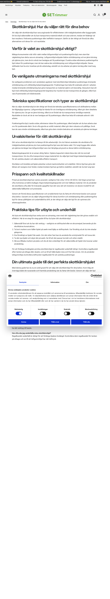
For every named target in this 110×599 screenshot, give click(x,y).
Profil (65, 5)
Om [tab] (87, 282)
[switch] (43, 313)
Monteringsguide (51, 5)
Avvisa (23, 322)
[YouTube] (101, 5)
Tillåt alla (86, 322)
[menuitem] (9, 5)
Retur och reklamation (38, 5)
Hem (6, 21)
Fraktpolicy (26, 5)
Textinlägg (13, 21)
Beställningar (9, 5)
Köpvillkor (18, 5)
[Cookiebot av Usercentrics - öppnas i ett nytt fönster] (92, 276)
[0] (103, 15)
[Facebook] (95, 5)
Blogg (60, 5)
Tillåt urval (55, 322)
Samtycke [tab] (23, 282)
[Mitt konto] (99, 15)
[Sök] (94, 15)
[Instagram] (98, 5)
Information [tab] (55, 282)
